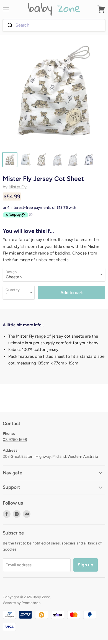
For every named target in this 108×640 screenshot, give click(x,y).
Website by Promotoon (21, 603)
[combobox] (54, 25)
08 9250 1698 (15, 439)
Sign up (85, 564)
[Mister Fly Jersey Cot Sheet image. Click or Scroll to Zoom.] (54, 94)
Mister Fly (18, 186)
